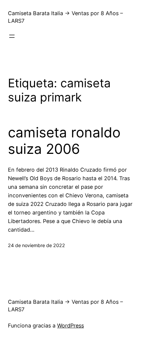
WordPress (70, 325)
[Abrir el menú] (12, 36)
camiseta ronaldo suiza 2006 (64, 140)
